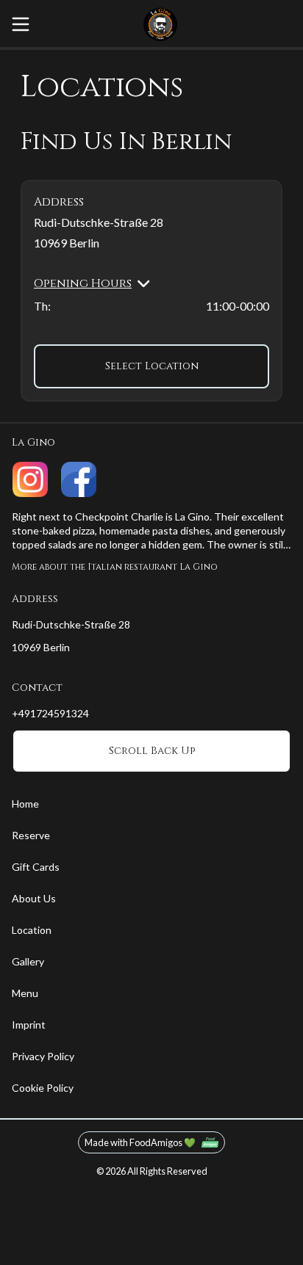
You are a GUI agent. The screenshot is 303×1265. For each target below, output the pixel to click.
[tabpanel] (151, 265)
